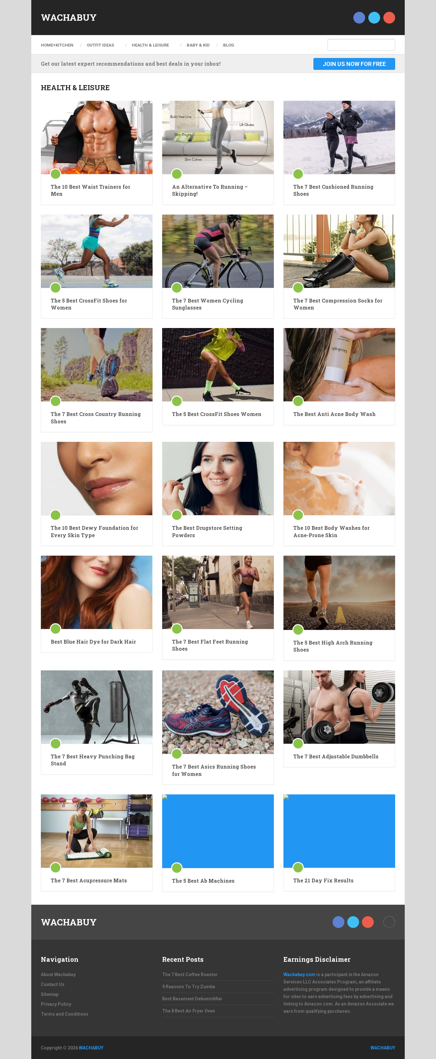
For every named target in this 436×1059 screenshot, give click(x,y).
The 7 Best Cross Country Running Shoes (96, 417)
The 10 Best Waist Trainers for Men (90, 190)
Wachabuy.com (299, 974)
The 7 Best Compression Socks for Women (337, 304)
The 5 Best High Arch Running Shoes (332, 646)
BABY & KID (198, 45)
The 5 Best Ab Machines (203, 880)
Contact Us (52, 984)
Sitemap (49, 994)
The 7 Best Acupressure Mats (89, 880)
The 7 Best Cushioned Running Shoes (333, 190)
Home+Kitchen (57, 45)
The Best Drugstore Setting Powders (207, 531)
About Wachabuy (58, 974)
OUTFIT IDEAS (100, 45)
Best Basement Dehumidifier (192, 998)
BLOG (228, 45)
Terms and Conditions (64, 1014)
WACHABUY (69, 17)
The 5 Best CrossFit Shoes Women (216, 414)
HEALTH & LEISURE (150, 45)
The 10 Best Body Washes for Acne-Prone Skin (331, 531)
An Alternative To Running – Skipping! (210, 190)
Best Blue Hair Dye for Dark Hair (93, 641)
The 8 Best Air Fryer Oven (188, 1010)
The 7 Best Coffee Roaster (190, 974)
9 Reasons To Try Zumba (188, 986)
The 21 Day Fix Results (323, 880)
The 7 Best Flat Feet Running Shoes (210, 645)
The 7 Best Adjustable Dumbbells (336, 756)
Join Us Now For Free (354, 64)
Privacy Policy (56, 1004)
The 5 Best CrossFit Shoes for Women (89, 304)
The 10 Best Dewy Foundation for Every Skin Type (94, 531)
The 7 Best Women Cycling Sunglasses (207, 304)
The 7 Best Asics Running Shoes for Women (214, 770)
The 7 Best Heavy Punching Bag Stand (93, 760)
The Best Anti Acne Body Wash (334, 414)
